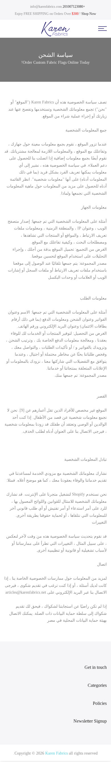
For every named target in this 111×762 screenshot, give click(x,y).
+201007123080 (74, 7)
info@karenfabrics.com (46, 7)
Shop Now (88, 14)
